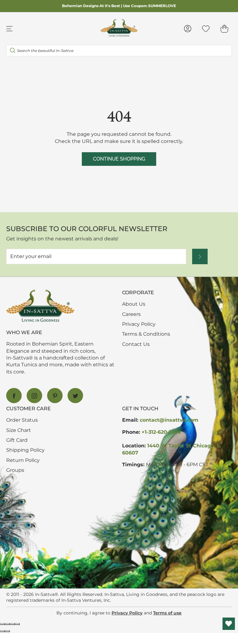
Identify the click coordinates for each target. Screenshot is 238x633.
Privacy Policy (139, 324)
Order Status (22, 420)
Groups (15, 470)
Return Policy (23, 460)
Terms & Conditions (146, 334)
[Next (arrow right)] (7, 631)
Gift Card (17, 440)
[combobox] (119, 50)
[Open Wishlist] (229, 624)
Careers (131, 314)
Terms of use (167, 613)
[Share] (7, 624)
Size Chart (18, 430)
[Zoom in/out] (17, 624)
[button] (224, 29)
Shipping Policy (25, 450)
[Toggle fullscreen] (12, 624)
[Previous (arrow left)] (2, 631)
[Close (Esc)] (2, 624)
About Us (133, 304)
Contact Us (136, 344)
